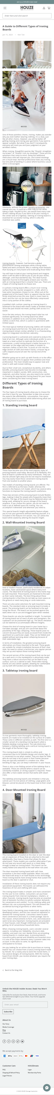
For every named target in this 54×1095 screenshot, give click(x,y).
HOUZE (23, 1091)
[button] (5, 8)
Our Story (6, 1024)
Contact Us (6, 1033)
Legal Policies (7, 1076)
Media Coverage (8, 1027)
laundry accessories (36, 207)
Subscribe (8, 1011)
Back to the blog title (13, 970)
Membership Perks (34, 1073)
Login (30, 1070)
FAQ (4, 1070)
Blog (4, 1030)
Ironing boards (9, 263)
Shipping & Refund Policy (11, 1073)
